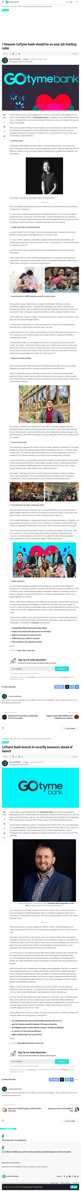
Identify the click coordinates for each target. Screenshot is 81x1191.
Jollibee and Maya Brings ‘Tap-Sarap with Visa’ (27, 1035)
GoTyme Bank (31, 650)
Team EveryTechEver (15, 59)
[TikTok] (78, 1176)
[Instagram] (72, 1176)
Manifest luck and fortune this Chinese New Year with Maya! (31, 632)
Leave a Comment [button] (70, 728)
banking (19, 1043)
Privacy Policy (27, 1187)
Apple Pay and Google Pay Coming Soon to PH (26, 635)
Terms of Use (38, 1187)
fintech (19, 650)
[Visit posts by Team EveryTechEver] (4, 696)
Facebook (35, 623)
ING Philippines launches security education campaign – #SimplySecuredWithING (38, 1028)
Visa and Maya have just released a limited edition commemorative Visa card (37, 1021)
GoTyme (24, 650)
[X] (67, 1176)
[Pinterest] (75, 1176)
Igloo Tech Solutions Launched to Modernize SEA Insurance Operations (34, 1024)
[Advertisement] (40, 26)
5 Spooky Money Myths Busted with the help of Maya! (29, 628)
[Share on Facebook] (10, 53)
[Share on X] (13, 53)
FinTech (5, 10)
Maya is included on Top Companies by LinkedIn (27, 642)
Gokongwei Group (41, 117)
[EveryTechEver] (12, 2)
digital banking (26, 1043)
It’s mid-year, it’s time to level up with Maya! (26, 1031)
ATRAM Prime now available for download (25, 638)
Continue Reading (8, 1129)
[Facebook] (64, 1176)
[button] (74, 1187)
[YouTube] (69, 1176)
